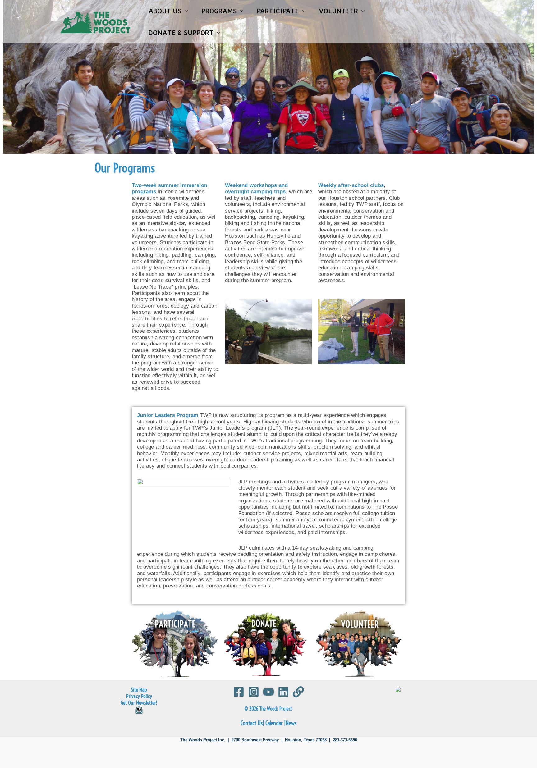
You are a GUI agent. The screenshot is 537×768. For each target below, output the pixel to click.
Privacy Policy (139, 696)
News (291, 723)
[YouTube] (268, 691)
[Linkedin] (283, 691)
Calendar (274, 723)
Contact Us (252, 723)
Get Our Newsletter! (139, 702)
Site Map (139, 689)
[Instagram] (253, 691)
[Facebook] (238, 691)
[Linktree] (298, 691)
